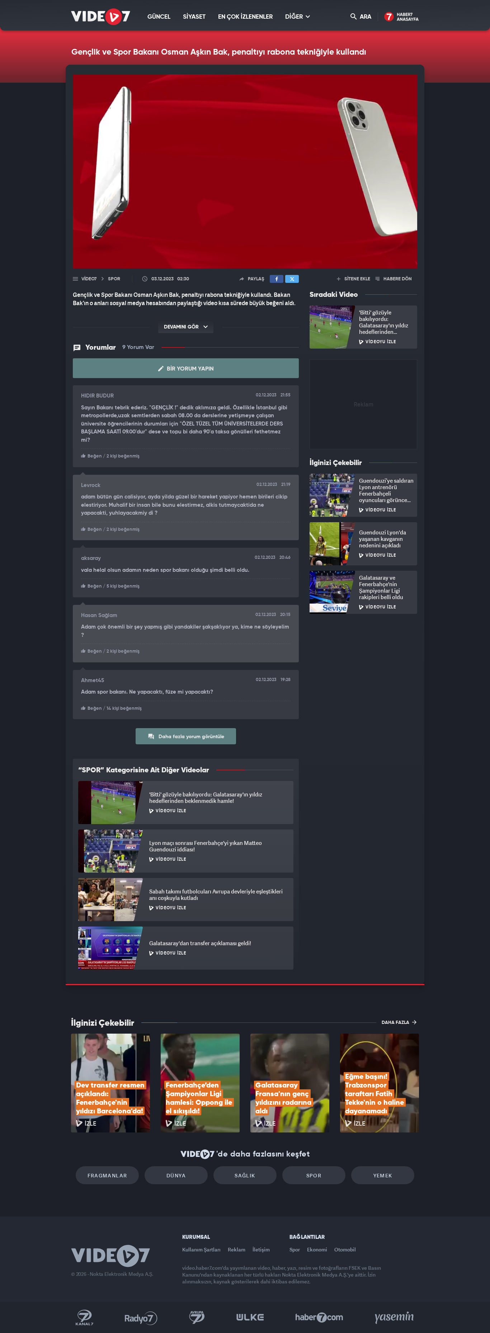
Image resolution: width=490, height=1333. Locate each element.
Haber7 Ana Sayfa (401, 17)
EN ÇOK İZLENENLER (245, 17)
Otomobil (345, 1249)
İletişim (261, 1249)
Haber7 (319, 1317)
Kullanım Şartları (201, 1249)
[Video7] (100, 16)
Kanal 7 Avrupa (197, 1317)
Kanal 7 (84, 1317)
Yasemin (395, 1317)
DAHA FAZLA (396, 1022)
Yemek (382, 1175)
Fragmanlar (107, 1175)
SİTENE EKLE (356, 279)
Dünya (176, 1175)
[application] (245, 171)
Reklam (236, 1249)
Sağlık (245, 1175)
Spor (314, 1175)
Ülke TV (250, 1317)
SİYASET (194, 17)
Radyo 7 (141, 1317)
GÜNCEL (158, 17)
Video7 (88, 279)
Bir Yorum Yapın (189, 369)
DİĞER (294, 17)
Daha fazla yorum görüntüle (190, 736)
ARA (364, 17)
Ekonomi (317, 1249)
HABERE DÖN (397, 279)
